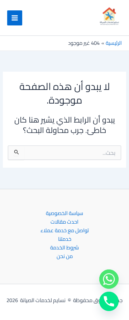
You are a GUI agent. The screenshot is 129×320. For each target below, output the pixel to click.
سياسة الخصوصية (64, 213)
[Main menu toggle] (14, 17)
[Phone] (109, 301)
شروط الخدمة (64, 247)
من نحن (65, 256)
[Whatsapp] (109, 279)
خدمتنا (64, 239)
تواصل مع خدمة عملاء (64, 230)
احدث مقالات (64, 222)
